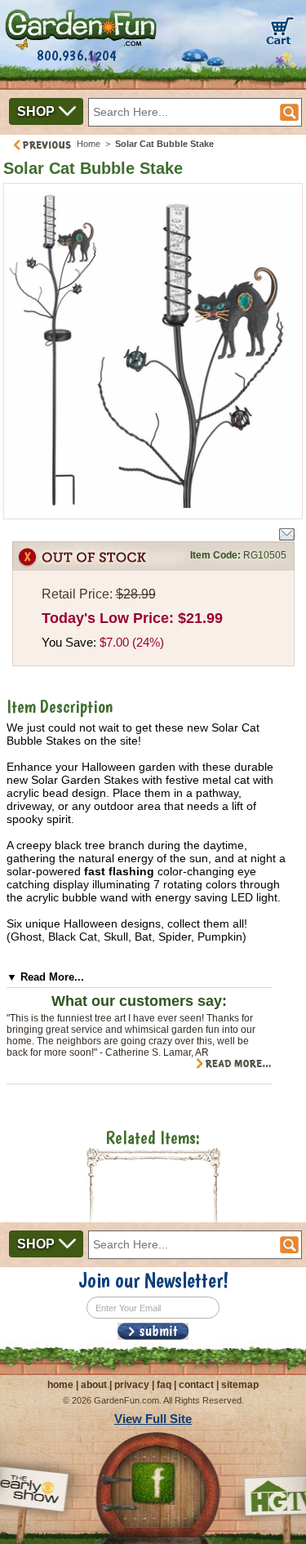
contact (196, 1384)
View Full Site (153, 1419)
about (94, 1384)
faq (164, 1384)
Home (88, 144)
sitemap (240, 1384)
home (60, 1384)
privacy (131, 1384)
